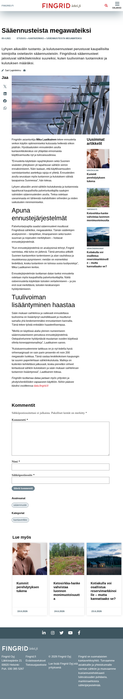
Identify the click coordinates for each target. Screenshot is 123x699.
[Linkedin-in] (44, 633)
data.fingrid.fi (41, 385)
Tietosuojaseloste (36, 664)
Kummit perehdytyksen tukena (96, 178)
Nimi (16, 461)
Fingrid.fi (8, 5)
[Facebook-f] (79, 633)
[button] (106, 5)
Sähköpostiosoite (23, 475)
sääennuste (20, 505)
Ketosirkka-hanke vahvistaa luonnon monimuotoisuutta (98, 217)
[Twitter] (61, 633)
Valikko (116, 8)
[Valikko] (117, 4)
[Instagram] (53, 633)
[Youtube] (70, 633)
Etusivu (21, 38)
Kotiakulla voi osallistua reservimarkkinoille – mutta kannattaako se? (97, 259)
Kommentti (20, 419)
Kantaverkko (36, 38)
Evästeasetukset (36, 660)
